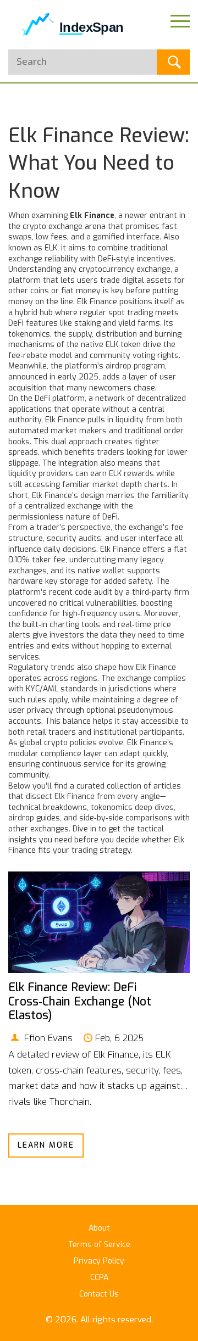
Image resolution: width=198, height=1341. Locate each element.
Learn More (46, 1145)
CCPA (99, 1277)
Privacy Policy (99, 1261)
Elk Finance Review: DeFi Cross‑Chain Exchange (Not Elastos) (79, 1001)
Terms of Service (99, 1244)
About (99, 1228)
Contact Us (99, 1294)
